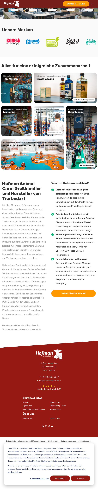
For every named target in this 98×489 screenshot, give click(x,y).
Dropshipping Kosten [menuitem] (58, 406)
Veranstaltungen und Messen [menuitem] (34, 409)
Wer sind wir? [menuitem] (28, 418)
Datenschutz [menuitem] (11, 441)
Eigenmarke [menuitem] (27, 406)
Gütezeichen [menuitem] (55, 418)
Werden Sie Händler (76, 4)
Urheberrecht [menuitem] (53, 441)
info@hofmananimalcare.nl (50, 380)
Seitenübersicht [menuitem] (84, 441)
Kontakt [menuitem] (26, 402)
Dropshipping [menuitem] (55, 402)
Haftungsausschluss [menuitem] (68, 441)
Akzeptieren (60, 478)
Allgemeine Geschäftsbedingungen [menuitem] (31, 441)
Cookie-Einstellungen (39, 478)
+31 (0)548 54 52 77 (50, 377)
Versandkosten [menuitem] (55, 409)
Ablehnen (80, 478)
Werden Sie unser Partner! (73, 293)
